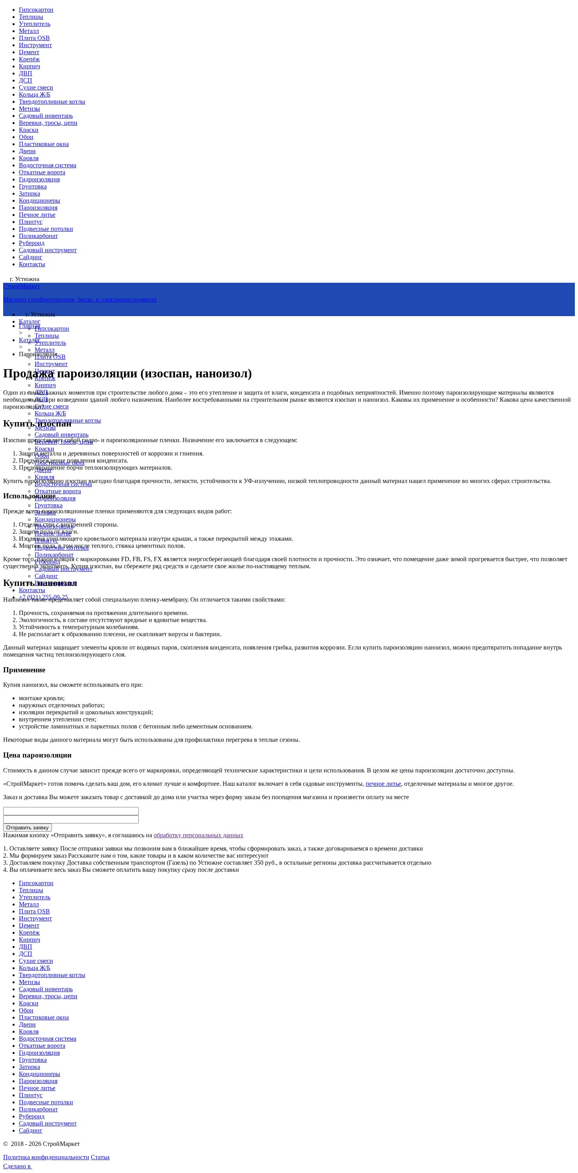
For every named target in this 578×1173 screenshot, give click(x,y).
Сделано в (17, 1166)
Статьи (100, 1157)
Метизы (29, 108)
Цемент (29, 52)
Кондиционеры (39, 200)
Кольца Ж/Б (34, 94)
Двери (27, 151)
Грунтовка (33, 186)
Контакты (32, 264)
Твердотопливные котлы (52, 101)
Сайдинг (30, 257)
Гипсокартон (36, 9)
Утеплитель (34, 23)
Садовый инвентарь (46, 115)
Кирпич (29, 66)
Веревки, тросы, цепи (48, 122)
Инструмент (35, 45)
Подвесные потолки (46, 228)
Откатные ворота (42, 172)
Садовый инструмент (48, 250)
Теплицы (31, 16)
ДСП (25, 80)
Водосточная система (47, 165)
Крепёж (29, 59)
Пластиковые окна (44, 144)
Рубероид (31, 243)
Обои (26, 137)
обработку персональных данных (198, 835)
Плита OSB (34, 38)
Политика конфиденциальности (46, 1157)
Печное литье (37, 214)
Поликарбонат (38, 235)
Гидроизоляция (39, 179)
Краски (29, 129)
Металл (29, 30)
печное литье (383, 783)
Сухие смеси (36, 87)
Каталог (29, 321)
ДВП (25, 73)
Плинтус (30, 221)
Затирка (29, 193)
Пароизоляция (38, 207)
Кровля (29, 158)
